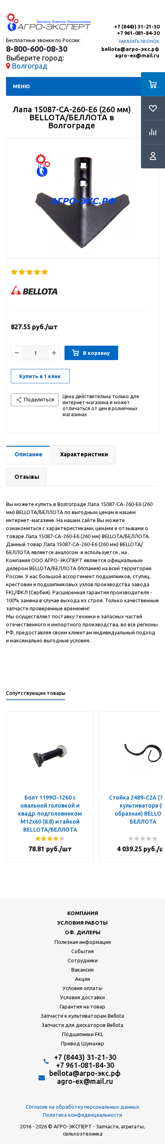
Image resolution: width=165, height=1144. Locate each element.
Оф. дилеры (83, 932)
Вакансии (82, 969)
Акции (82, 979)
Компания (82, 913)
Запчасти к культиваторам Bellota (82, 1015)
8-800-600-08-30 (36, 49)
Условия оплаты (82, 988)
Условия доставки (82, 997)
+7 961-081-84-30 (138, 33)
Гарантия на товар (82, 1006)
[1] (14, 272)
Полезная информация (82, 942)
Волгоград (29, 66)
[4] (37, 272)
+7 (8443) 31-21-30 (136, 26)
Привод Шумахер (82, 1043)
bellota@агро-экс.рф (130, 49)
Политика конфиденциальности (82, 1115)
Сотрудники (83, 960)
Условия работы (82, 922)
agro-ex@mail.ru (137, 55)
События (82, 951)
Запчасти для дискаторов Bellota (82, 1025)
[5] (45, 272)
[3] (30, 272)
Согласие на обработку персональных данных (82, 1107)
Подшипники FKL (82, 1034)
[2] (22, 272)
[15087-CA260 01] (82, 200)
